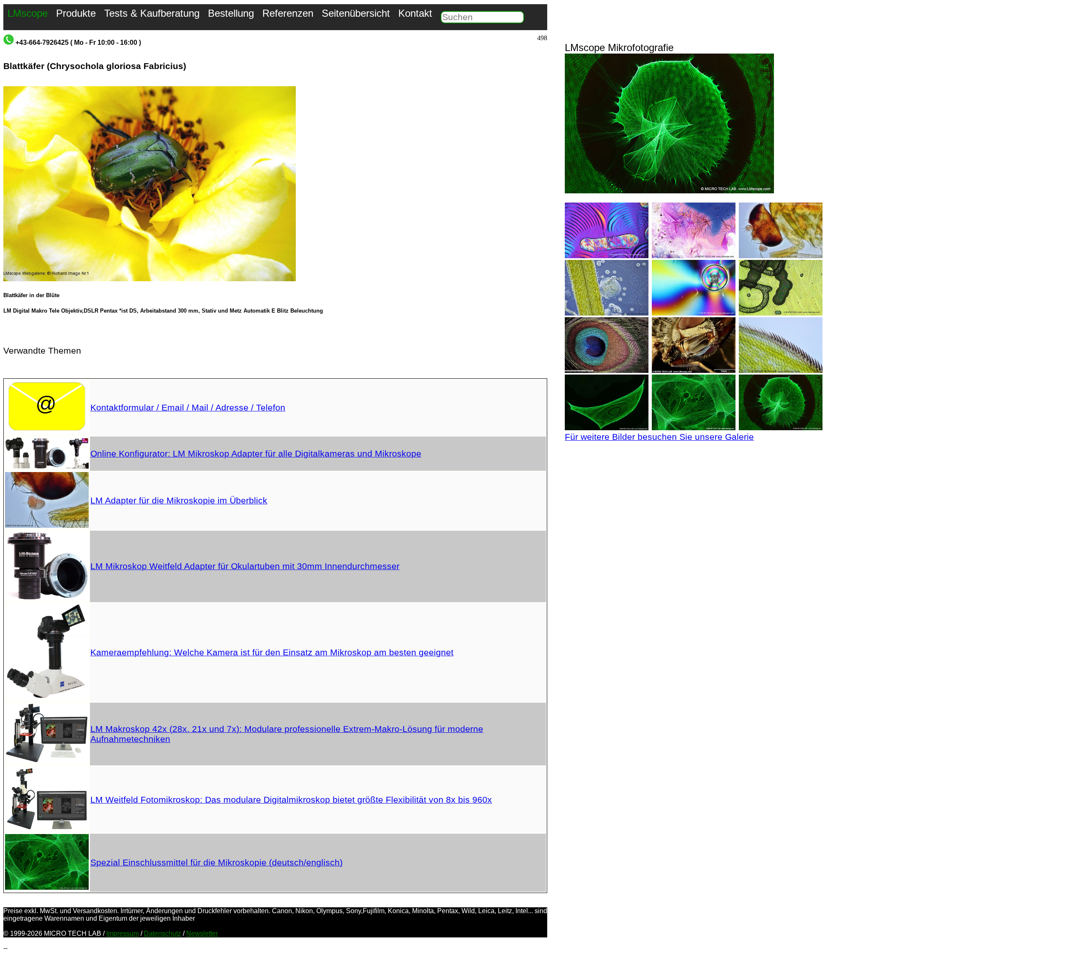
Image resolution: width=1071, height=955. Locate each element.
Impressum (122, 933)
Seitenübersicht (356, 13)
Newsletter (202, 933)
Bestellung (231, 13)
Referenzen (287, 13)
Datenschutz (162, 933)
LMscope (28, 13)
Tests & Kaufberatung (152, 13)
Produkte (76, 13)
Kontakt (415, 13)
